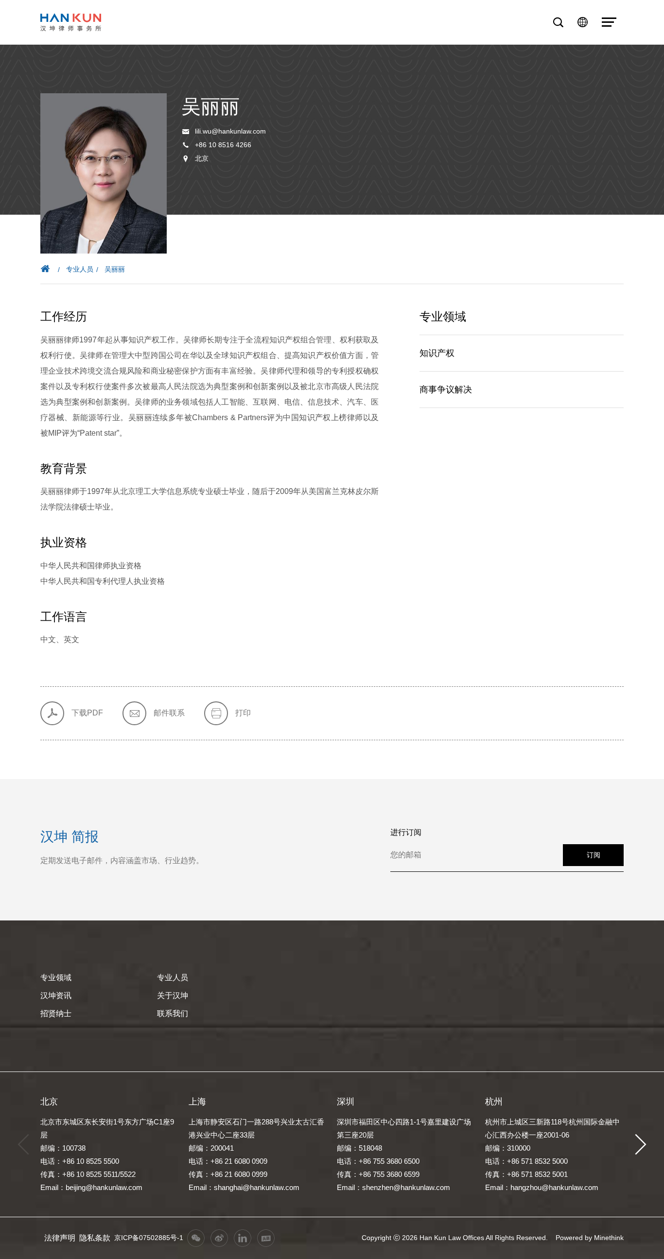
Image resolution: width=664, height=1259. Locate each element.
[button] (641, 1144)
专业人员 (79, 269)
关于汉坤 (172, 995)
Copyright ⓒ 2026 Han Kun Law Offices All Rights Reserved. (455, 1238)
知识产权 (436, 353)
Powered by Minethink (590, 1238)
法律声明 (59, 1238)
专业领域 (55, 977)
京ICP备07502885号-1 (148, 1238)
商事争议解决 (445, 389)
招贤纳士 (55, 1013)
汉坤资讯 (55, 995)
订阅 (593, 855)
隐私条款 (94, 1238)
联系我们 (172, 1013)
